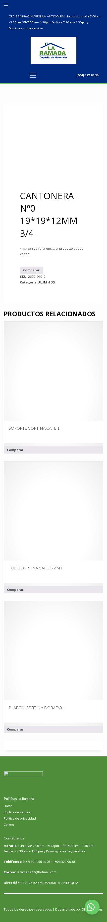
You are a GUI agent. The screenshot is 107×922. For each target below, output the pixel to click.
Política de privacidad (20, 818)
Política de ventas (17, 812)
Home (8, 806)
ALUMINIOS (46, 282)
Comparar (31, 270)
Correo (9, 824)
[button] (92, 907)
